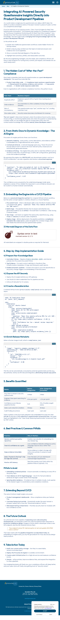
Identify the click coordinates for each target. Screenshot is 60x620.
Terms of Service (29, 586)
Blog (8, 6)
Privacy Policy (37, 586)
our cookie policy (48, 608)
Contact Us (21, 586)
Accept (45, 611)
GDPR (41, 259)
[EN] (57, 2)
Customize (39, 614)
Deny (50, 614)
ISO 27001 (35, 259)
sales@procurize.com (30, 598)
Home (3, 6)
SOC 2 (29, 259)
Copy (54, 162)
